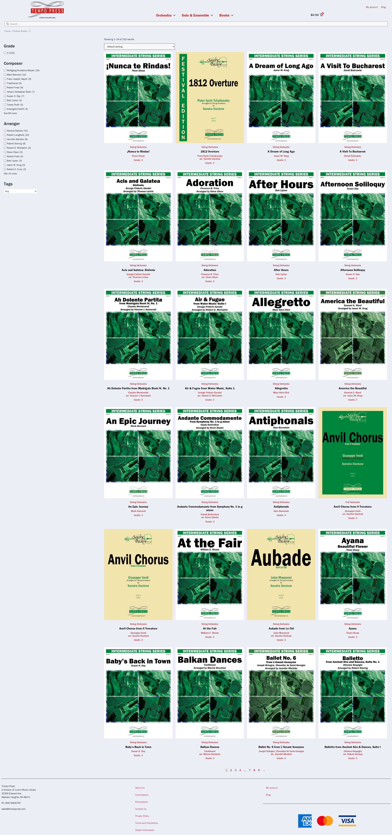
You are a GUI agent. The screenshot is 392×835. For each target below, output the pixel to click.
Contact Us (140, 808)
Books (224, 15)
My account (372, 7)
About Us (140, 787)
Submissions (141, 794)
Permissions (141, 801)
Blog (383, 7)
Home (7, 31)
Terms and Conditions (146, 822)
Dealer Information (144, 829)
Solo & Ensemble (195, 15)
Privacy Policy (142, 815)
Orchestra (164, 15)
